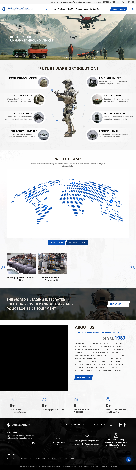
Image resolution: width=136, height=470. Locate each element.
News (85, 425)
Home (47, 9)
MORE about (82, 377)
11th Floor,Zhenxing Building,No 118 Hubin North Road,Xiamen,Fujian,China (116, 442)
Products (61, 9)
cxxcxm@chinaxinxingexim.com (79, 2)
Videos (79, 9)
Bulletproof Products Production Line (52, 278)
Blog (106, 425)
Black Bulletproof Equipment (17, 458)
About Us (70, 9)
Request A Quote (76, 242)
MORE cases (55, 242)
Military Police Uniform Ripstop (63, 458)
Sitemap (114, 467)
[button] (64, 57)
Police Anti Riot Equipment (39, 458)
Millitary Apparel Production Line (21, 278)
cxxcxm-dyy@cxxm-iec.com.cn (87, 444)
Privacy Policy (105, 467)
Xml (97, 467)
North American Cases (30, 193)
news (86, 9)
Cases (53, 9)
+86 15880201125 (108, 2)
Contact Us (94, 9)
